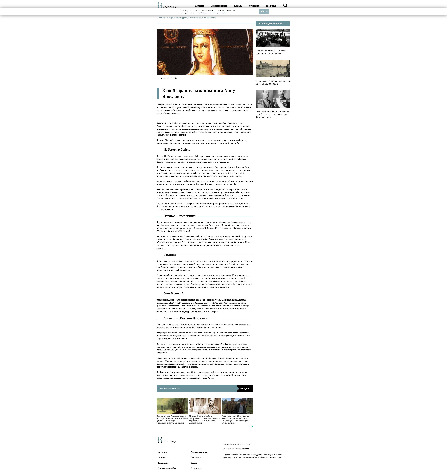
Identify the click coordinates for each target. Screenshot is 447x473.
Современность (219, 5)
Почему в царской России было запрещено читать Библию (271, 52)
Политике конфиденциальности (213, 13)
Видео (194, 462)
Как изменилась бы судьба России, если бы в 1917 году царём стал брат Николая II (272, 114)
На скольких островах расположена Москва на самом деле (273, 82)
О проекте (196, 468)
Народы (238, 5)
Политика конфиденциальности (236, 448)
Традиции (271, 5)
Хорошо (264, 11)
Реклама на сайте (167, 468)
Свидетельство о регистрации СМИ (237, 444)
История (199, 5)
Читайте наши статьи (204, 388)
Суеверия (254, 5)
